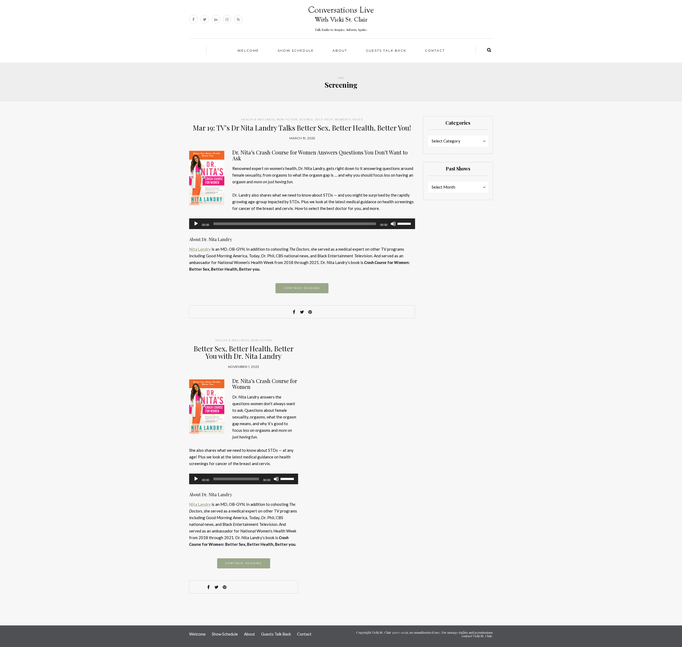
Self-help (324, 119)
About (339, 50)
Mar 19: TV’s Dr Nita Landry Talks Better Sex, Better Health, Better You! (302, 127)
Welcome (248, 50)
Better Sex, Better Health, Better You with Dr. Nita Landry (244, 352)
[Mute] (393, 223)
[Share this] (294, 312)
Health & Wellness (258, 119)
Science (306, 119)
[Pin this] (310, 312)
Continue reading (302, 288)
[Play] (196, 223)
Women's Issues (349, 119)
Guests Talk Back (386, 50)
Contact (435, 50)
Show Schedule (296, 50)
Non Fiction (287, 119)
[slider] (404, 223)
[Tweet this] (302, 312)
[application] (302, 223)
